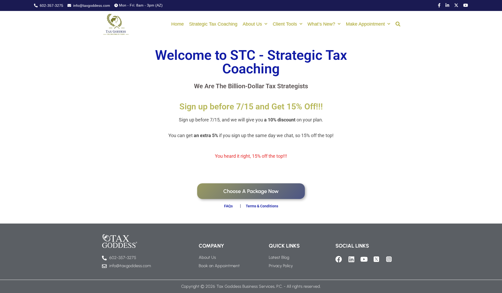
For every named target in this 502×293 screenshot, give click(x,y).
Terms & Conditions (262, 206)
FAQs (228, 206)
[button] (398, 24)
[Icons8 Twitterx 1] (376, 259)
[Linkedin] (351, 259)
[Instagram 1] (389, 259)
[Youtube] (364, 259)
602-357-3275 (51, 5)
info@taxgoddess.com (91, 5)
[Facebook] (338, 259)
